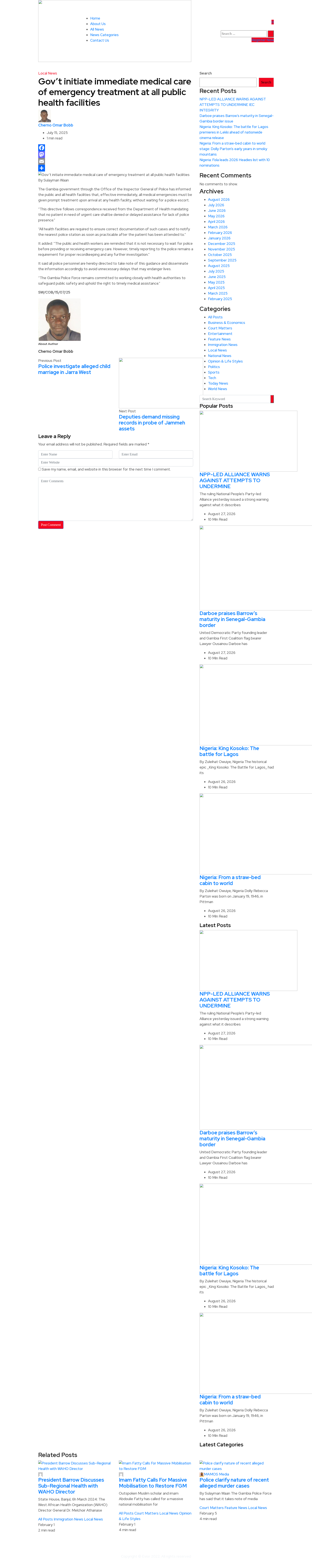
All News (97, 29)
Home (95, 18)
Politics (214, 366)
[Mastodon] (115, 154)
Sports (213, 372)
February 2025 (220, 298)
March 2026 (218, 227)
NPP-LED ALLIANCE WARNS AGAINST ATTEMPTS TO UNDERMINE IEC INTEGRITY (233, 104)
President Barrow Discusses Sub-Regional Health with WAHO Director (71, 1486)
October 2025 (220, 254)
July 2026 (216, 205)
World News (217, 388)
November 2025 (221, 249)
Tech (212, 377)
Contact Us (99, 40)
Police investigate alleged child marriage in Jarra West (74, 369)
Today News (218, 383)
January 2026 (219, 238)
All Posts (215, 317)
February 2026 (220, 232)
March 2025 (218, 293)
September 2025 (222, 260)
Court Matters (220, 328)
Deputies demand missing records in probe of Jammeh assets (152, 422)
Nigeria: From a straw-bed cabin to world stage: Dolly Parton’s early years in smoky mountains (233, 149)
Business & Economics (226, 322)
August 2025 (219, 265)
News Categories (104, 34)
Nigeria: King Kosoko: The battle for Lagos (229, 751)
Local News (47, 73)
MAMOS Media (216, 1474)
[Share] (115, 168)
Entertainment (220, 333)
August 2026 (219, 199)
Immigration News (223, 344)
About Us (98, 23)
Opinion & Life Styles (225, 361)
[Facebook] (115, 147)
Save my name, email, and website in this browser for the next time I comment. (106, 469)
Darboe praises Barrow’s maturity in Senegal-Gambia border (232, 619)
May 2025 (216, 282)
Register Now (263, 40)
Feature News (219, 339)
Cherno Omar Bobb (55, 125)
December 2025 (221, 243)
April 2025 (216, 287)
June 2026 (217, 210)
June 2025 (217, 276)
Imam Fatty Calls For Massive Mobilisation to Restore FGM (153, 1483)
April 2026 (216, 221)
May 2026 (216, 216)
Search (206, 73)
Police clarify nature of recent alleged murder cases (234, 1483)
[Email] (115, 161)
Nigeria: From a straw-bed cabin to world (230, 880)
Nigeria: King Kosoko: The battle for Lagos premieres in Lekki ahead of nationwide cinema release (234, 132)
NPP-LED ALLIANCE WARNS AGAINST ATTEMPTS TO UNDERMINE (235, 480)
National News (219, 355)
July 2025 (216, 271)
